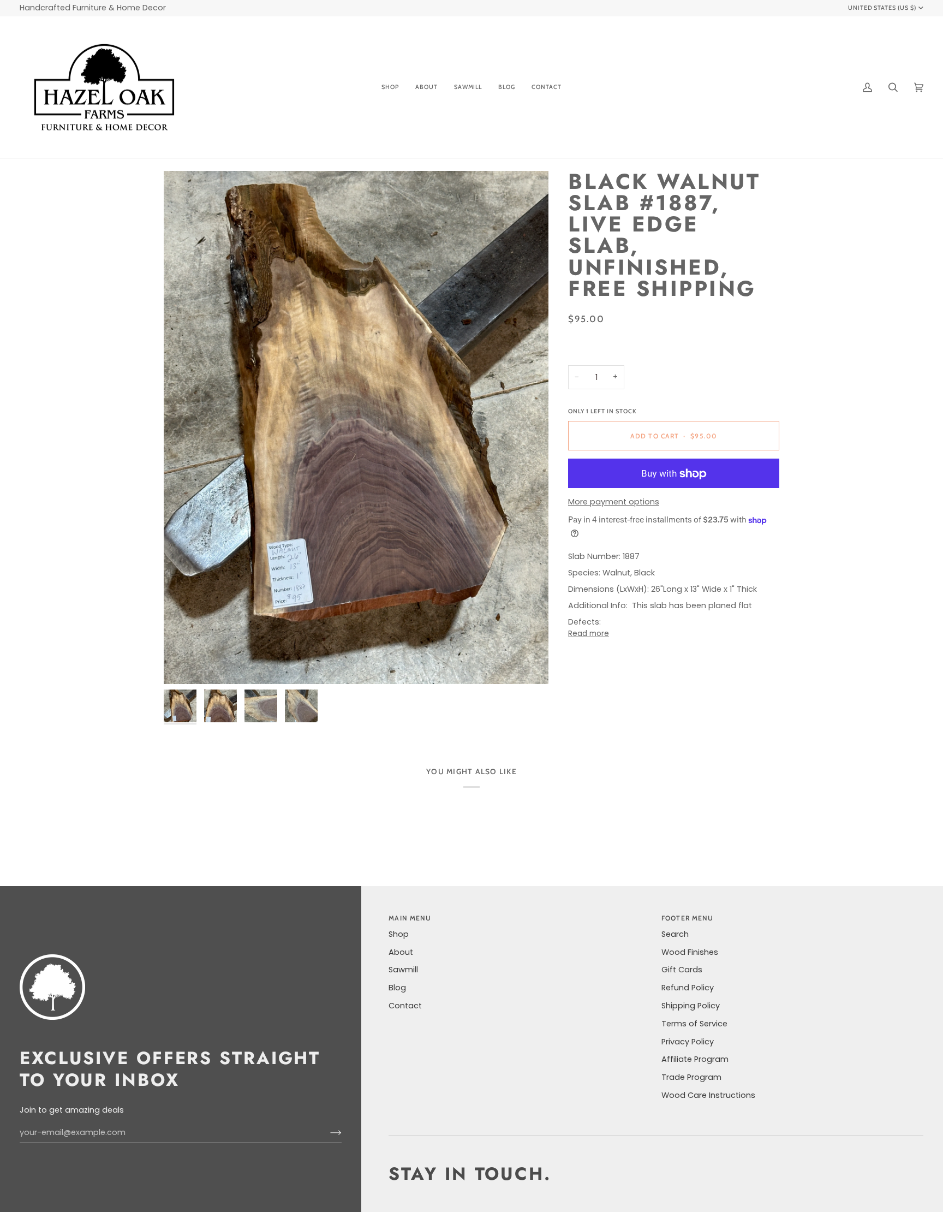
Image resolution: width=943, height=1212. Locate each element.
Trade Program (691, 1077)
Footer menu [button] (687, 918)
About (401, 952)
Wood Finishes (689, 952)
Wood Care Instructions (708, 1095)
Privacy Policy (687, 1041)
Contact (405, 1005)
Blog (397, 987)
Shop (399, 934)
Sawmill (403, 969)
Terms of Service (694, 1023)
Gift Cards (681, 969)
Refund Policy (687, 987)
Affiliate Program (695, 1059)
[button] (390, 87)
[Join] (327, 1133)
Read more (588, 633)
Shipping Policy (690, 1005)
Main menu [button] (410, 918)
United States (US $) (882, 7)
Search (675, 934)
